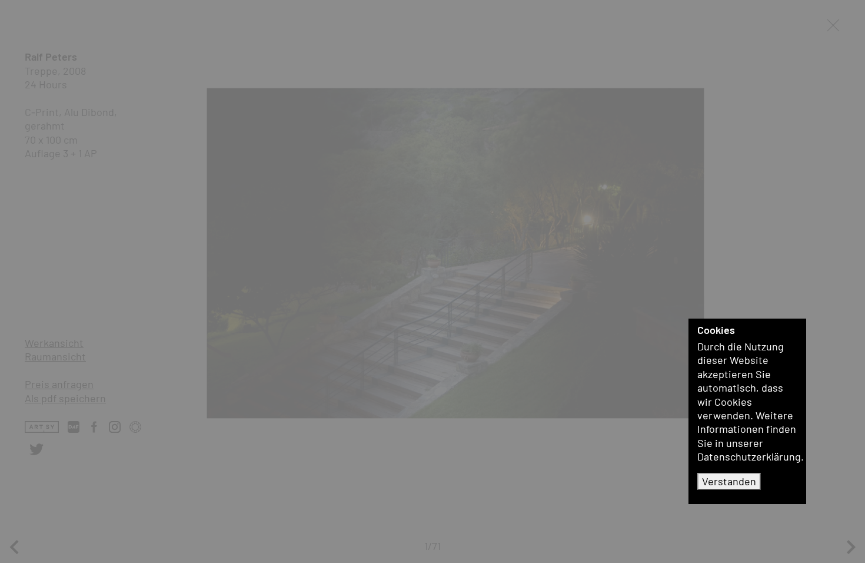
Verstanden (729, 481)
